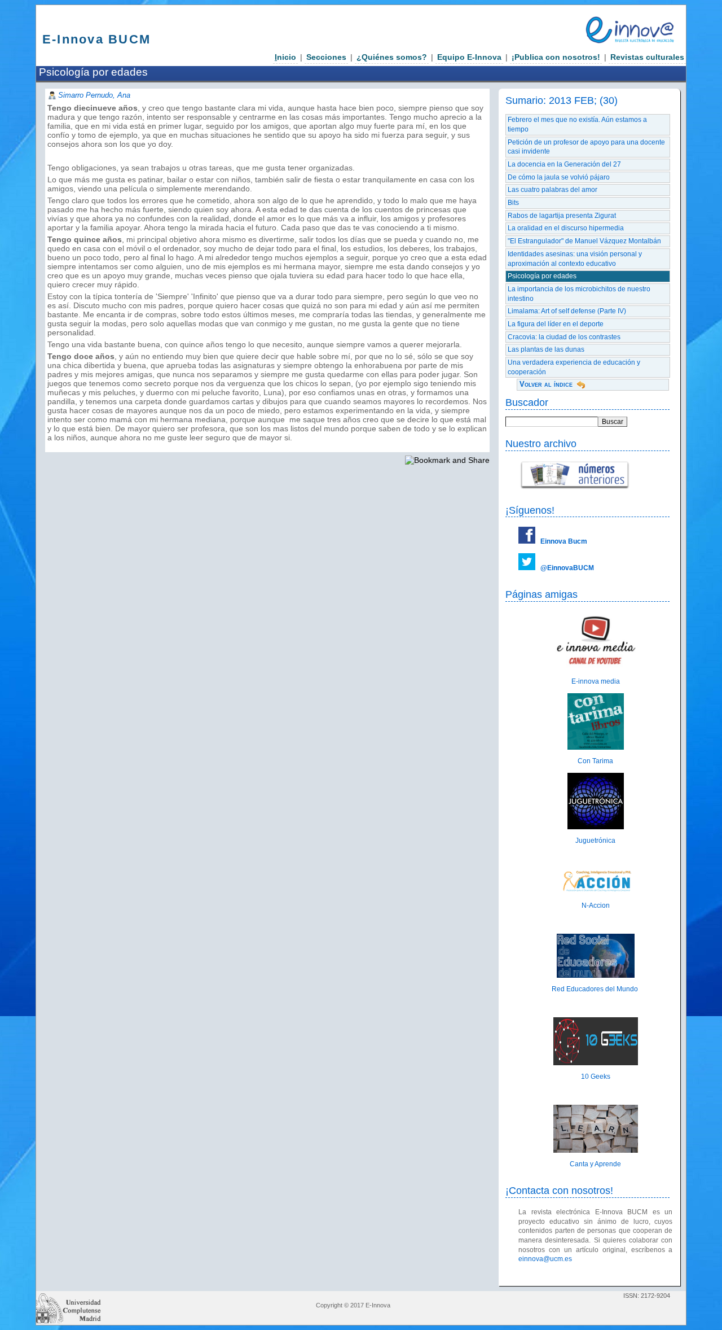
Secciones (326, 57)
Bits (513, 203)
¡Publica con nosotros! (556, 57)
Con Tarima (595, 761)
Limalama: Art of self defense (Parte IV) (567, 311)
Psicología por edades (542, 276)
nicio (285, 57)
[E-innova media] (595, 668)
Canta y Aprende (595, 1164)
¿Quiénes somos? (391, 57)
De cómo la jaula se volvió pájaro (559, 177)
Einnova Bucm (563, 541)
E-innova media (595, 681)
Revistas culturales (647, 57)
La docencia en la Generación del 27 (564, 164)
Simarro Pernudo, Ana (94, 95)
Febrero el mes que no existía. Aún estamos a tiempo (577, 124)
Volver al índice (546, 384)
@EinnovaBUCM (567, 568)
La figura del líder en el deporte (556, 324)
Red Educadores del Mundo (596, 989)
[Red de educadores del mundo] (596, 975)
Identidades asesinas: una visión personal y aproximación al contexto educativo (575, 259)
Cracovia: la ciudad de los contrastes (564, 337)
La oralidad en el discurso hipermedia (566, 228)
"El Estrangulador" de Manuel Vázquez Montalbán (584, 241)
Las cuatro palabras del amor (552, 190)
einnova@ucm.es (545, 1259)
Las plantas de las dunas (546, 349)
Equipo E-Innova (469, 57)
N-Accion (596, 905)
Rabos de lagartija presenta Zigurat (562, 216)
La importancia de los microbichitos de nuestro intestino (579, 294)
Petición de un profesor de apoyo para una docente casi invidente (586, 147)
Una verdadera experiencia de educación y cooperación (574, 367)
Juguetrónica (595, 841)
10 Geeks (595, 1076)
